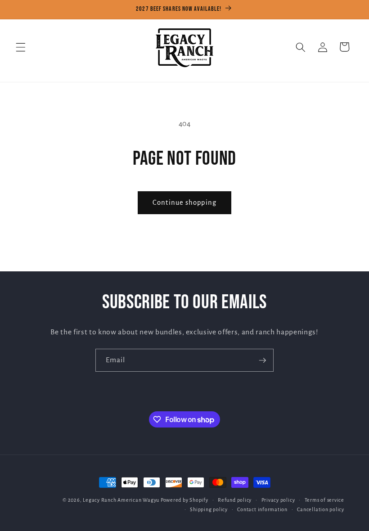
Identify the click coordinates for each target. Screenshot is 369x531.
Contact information (262, 509)
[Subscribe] (262, 360)
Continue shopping (184, 202)
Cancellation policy (320, 509)
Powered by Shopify (184, 500)
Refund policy (235, 500)
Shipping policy (209, 509)
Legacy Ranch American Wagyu (121, 500)
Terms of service (324, 500)
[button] (21, 47)
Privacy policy (278, 500)
